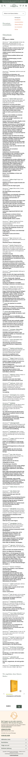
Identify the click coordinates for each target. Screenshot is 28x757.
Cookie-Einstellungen (14, 755)
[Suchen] (4, 5)
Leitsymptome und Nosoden (13, 696)
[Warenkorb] (26, 5)
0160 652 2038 (12, 2)
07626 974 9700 (23, 1)
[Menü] (2, 5)
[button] (4, 693)
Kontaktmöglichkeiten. (6, 726)
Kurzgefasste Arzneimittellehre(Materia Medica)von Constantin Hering (19, 24)
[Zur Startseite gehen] (14, 5)
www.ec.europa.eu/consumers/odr (17, 753)
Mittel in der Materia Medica (11, 13)
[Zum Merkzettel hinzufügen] (20, 691)
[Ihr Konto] (23, 5)
